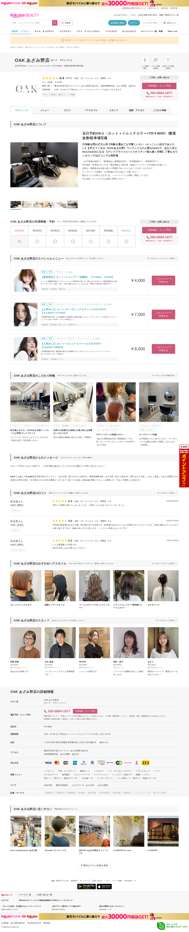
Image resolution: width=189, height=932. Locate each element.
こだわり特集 (159, 110)
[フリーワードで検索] (55, 23)
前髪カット (85, 771)
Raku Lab (172, 31)
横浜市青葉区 (62, 785)
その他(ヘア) (87, 778)
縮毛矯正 (66, 774)
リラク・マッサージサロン (88, 31)
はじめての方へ (121, 15)
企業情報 (5, 923)
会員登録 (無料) (117, 23)
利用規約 (74, 881)
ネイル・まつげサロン (45, 31)
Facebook (128, 881)
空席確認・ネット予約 (159, 86)
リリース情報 (117, 881)
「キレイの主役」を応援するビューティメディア (21, 906)
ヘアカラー (99, 771)
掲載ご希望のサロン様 (169, 15)
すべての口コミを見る (166, 493)
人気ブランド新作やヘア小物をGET (66, 906)
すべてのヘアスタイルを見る (163, 563)
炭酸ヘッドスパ (143, 774)
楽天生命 (164, 8)
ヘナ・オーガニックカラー (120, 771)
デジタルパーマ (51, 774)
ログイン (134, 23)
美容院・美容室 (16, 47)
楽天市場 (174, 8)
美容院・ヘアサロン (21, 31)
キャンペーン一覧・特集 (152, 31)
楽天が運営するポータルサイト (111, 906)
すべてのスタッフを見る (165, 620)
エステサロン (65, 31)
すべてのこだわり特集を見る (163, 375)
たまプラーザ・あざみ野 (43, 47)
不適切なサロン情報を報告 (94, 865)
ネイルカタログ (129, 31)
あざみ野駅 (59, 47)
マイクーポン (152, 23)
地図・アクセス (136, 110)
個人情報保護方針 (18, 923)
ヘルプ (133, 15)
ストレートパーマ (82, 774)
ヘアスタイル (90, 110)
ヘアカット (49, 771)
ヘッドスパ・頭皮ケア (122, 774)
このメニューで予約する (163, 280)
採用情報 (46, 923)
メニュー (44, 110)
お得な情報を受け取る (147, 15)
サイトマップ (85, 881)
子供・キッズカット (67, 771)
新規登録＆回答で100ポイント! (134, 8)
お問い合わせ (97, 881)
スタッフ (113, 110)
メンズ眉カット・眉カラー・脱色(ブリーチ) (136, 778)
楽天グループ (153, 8)
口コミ (67, 110)
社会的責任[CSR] (34, 923)
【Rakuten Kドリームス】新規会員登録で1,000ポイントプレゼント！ (46, 900)
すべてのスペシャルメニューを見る (161, 258)
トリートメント (101, 774)
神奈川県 (28, 47)
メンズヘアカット (105, 778)
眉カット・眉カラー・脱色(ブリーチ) (60, 778)
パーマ (157, 771)
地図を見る (104, 742)
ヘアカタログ (111, 31)
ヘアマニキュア (143, 771)
